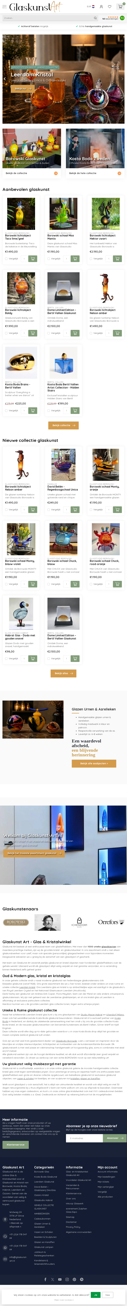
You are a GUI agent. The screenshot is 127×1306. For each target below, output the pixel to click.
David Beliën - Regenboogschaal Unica (62, 488)
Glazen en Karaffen (44, 1242)
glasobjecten (108, 946)
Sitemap (70, 1217)
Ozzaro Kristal (41, 1195)
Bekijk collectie (61, 425)
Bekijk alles (61, 673)
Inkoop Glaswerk (74, 1203)
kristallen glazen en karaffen (85, 1078)
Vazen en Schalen (43, 1232)
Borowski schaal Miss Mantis (60, 237)
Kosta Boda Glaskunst (45, 1176)
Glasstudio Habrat (43, 1200)
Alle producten (105, 1196)
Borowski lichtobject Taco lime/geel (18, 237)
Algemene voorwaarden (78, 1232)
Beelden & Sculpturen (45, 1237)
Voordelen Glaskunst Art (78, 1180)
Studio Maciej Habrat (91, 1014)
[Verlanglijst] (109, 6)
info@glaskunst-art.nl (18, 1259)
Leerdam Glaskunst (44, 1181)
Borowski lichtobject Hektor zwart (103, 237)
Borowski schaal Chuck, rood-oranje (104, 562)
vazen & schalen (25, 1078)
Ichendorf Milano (115, 1014)
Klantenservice (15, 1144)
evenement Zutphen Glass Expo (76, 1210)
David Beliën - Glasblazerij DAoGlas (45, 1188)
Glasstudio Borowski (66, 1041)
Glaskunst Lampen (43, 1247)
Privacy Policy (73, 1227)
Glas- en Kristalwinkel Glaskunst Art (77, 1173)
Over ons (71, 1198)
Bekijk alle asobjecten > (94, 763)
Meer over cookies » (64, 1300)
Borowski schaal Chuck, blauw (62, 562)
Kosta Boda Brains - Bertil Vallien (17, 386)
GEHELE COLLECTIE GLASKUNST (44, 1207)
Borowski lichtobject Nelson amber (103, 312)
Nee (108, 1294)
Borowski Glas (41, 1171)
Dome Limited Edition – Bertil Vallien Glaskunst (61, 312)
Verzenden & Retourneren (72, 1187)
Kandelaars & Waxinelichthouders (44, 1262)
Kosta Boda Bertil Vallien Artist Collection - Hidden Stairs (63, 387)
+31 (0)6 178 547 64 (18, 1236)
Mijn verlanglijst (106, 1186)
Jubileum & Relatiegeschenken (44, 1254)
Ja (95, 1294)
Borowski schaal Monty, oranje (104, 488)
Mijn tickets (103, 1181)
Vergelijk (13, 258)
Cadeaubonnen (42, 1218)
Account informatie (108, 1171)
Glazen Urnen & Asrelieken (42, 1225)
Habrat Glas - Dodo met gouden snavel (20, 637)
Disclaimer (71, 1222)
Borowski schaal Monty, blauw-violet (20, 562)
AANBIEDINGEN (41, 1213)
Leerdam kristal (27, 987)
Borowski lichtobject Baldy (18, 312)
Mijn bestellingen (106, 1176)
